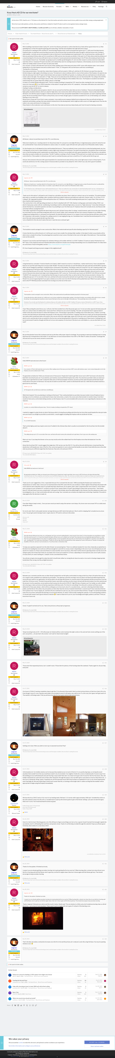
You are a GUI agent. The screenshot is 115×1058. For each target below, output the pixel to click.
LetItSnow (15, 1000)
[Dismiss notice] (106, 20)
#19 (106, 795)
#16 (106, 688)
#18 (106, 769)
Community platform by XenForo (22, 1051)
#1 (106, 43)
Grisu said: (26, 465)
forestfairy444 (16, 988)
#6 (106, 287)
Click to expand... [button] (65, 192)
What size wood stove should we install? (24, 998)
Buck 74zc (16, 992)
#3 (106, 174)
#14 (106, 629)
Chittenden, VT (16, 376)
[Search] (106, 6)
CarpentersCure (17, 982)
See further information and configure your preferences (24, 1046)
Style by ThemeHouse (13, 1055)
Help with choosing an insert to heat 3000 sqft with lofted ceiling (31, 986)
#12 (106, 572)
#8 (106, 358)
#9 (106, 461)
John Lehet (99, 999)
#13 (106, 603)
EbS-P (100, 987)
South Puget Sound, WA (16, 156)
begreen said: (27, 178)
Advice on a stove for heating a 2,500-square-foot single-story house (32, 974)
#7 (106, 331)
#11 (106, 529)
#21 (106, 863)
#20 (106, 819)
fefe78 (14, 976)
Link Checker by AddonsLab (22, 1053)
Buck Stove (28, 994)
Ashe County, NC (16, 64)
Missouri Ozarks (16, 813)
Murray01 (99, 982)
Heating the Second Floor (20, 980)
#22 (106, 889)
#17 (106, 743)
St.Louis (18, 519)
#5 (106, 261)
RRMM (10, 15)
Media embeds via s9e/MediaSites (28, 1055)
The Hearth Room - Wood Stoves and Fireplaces (36, 976)
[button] (63, 7)
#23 (106, 939)
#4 (106, 226)
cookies (20, 1042)
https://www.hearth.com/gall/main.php (59, 244)
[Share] (103, 44)
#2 (106, 136)
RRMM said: (27, 366)
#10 (106, 500)
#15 (106, 662)
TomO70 (15, 994)
